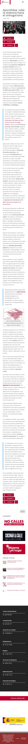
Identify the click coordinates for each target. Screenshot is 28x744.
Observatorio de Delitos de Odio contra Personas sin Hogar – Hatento (14, 122)
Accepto (17, 738)
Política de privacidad (23, 738)
